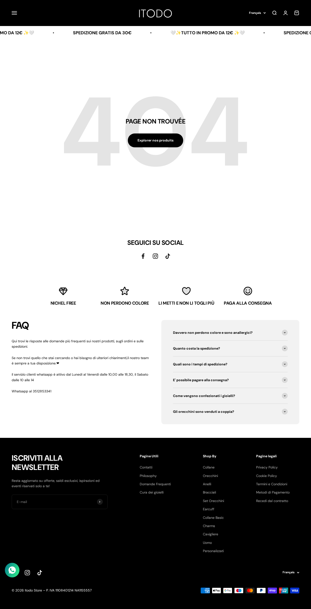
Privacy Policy (267, 467)
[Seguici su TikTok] (167, 256)
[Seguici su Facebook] (143, 256)
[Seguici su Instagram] (155, 256)
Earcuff (208, 509)
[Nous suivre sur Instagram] (27, 572)
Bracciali (209, 492)
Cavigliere (210, 534)
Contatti (146, 467)
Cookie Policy (266, 476)
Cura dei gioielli (152, 492)
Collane (209, 467)
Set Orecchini (213, 501)
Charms (209, 526)
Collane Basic (213, 517)
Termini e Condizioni (271, 484)
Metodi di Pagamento (273, 492)
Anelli (207, 484)
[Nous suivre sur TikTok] (39, 572)
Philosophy (148, 476)
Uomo (207, 542)
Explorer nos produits (155, 140)
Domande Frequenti (155, 484)
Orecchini (210, 476)
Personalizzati (213, 551)
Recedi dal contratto (272, 501)
